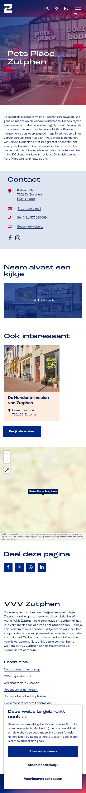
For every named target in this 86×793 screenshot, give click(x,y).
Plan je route (27, 199)
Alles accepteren (43, 751)
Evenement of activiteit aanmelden (28, 703)
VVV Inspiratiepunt (18, 676)
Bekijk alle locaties (21, 431)
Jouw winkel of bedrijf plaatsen (26, 696)
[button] (43, 494)
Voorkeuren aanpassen (43, 779)
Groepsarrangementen (21, 689)
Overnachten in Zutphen (21, 683)
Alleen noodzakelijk (43, 765)
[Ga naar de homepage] (8, 8)
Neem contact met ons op (22, 669)
